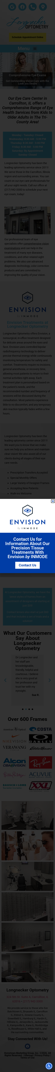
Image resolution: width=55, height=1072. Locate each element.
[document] (27, 536)
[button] (52, 501)
